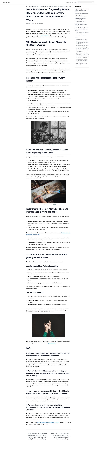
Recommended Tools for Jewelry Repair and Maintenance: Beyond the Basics (81, 23)
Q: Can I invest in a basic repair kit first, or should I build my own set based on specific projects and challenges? (82, 55)
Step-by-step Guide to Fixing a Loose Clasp (82, 33)
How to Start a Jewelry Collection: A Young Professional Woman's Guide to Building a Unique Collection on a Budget (59, 436)
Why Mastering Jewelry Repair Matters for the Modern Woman (82, 10)
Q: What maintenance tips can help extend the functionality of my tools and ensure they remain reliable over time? (82, 62)
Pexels (53, 144)
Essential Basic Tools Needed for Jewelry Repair (81, 14)
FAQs (76, 37)
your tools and (52, 343)
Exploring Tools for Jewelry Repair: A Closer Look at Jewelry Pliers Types (81, 18)
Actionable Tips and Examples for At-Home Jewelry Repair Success (81, 29)
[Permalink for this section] (47, 45)
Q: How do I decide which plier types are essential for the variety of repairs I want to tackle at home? (82, 41)
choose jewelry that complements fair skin (48, 422)
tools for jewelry (45, 35)
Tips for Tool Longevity (81, 35)
